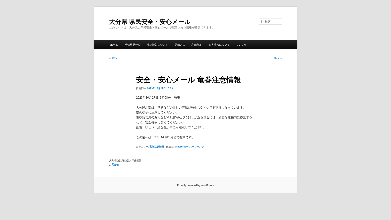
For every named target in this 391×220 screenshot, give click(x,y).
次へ (278, 58)
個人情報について (219, 44)
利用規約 (196, 44)
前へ (113, 58)
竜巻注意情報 (156, 146)
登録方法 (180, 44)
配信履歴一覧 (133, 44)
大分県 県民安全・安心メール (150, 21)
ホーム (114, 44)
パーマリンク (196, 146)
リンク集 (241, 44)
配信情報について (157, 44)
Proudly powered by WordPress (195, 185)
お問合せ (114, 164)
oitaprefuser (182, 146)
